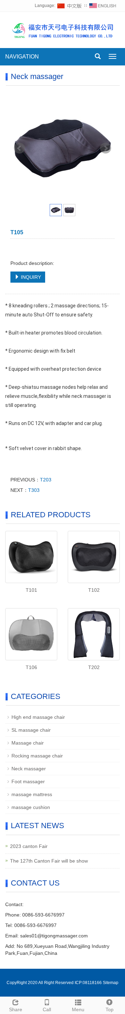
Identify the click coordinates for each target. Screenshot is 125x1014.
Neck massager (28, 768)
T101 (31, 590)
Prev (19, 148)
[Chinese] (69, 5)
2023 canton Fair (29, 846)
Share (15, 1009)
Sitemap (110, 982)
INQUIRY (30, 277)
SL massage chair (31, 730)
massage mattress (31, 794)
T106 (31, 667)
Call (47, 1009)
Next (105, 148)
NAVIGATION (22, 57)
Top (110, 1009)
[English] (102, 5)
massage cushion (30, 807)
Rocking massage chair (37, 755)
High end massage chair (38, 717)
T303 (34, 490)
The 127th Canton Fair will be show (49, 861)
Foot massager (28, 781)
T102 (94, 590)
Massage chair (27, 743)
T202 (94, 667)
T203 (45, 479)
